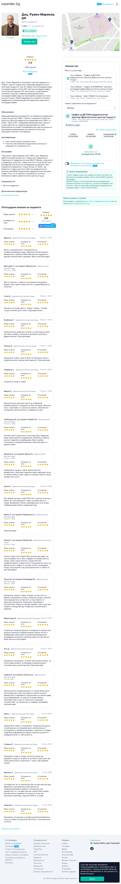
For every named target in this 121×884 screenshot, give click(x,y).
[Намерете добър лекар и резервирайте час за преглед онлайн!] (10, 4)
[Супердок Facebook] (92, 848)
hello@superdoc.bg (81, 203)
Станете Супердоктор (15, 849)
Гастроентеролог (41, 855)
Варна (64, 849)
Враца (64, 863)
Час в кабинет (30, 31)
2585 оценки (30, 67)
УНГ (35, 852)
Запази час (29, 41)
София (64, 843)
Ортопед (37, 863)
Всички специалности (43, 871)
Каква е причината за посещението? (81, 103)
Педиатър (38, 849)
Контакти (9, 863)
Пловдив (65, 846)
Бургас (65, 857)
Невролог (38, 857)
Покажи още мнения (10, 829)
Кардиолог (38, 866)
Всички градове (69, 871)
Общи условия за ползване (16, 855)
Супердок (11, 846)
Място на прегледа (73, 70)
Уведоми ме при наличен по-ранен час (87, 164)
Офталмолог (39, 860)
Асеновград (67, 852)
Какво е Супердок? (13, 843)
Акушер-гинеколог (42, 843)
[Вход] (117, 4)
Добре (92, 879)
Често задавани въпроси (99, 201)
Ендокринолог (40, 846)
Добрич (65, 866)
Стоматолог (39, 869)
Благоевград (67, 855)
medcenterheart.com (10, 195)
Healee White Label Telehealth (106, 843)
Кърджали (66, 869)
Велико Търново (69, 860)
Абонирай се (105, 4)
